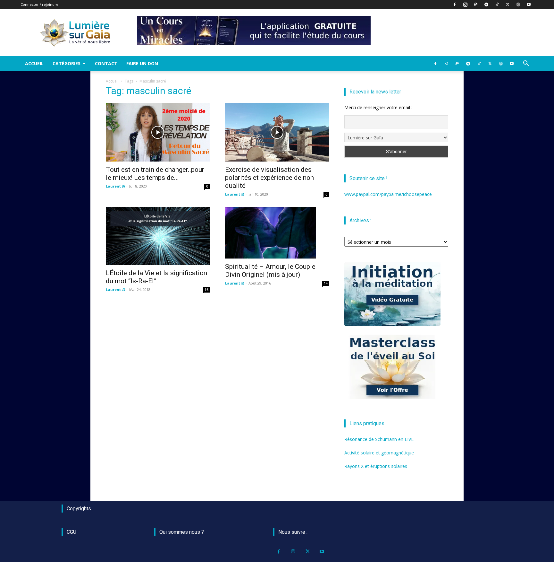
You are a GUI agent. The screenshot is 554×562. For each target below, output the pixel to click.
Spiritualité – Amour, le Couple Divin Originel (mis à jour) (270, 270)
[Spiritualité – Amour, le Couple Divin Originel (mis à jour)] (277, 233)
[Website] (518, 4)
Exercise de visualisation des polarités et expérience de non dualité (269, 177)
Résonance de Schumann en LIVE (379, 439)
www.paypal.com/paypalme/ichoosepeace (388, 194)
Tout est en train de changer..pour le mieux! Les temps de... (155, 173)
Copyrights (79, 508)
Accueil (34, 63)
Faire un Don (142, 63)
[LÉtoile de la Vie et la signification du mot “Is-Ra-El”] (158, 236)
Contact (106, 63)
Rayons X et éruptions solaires (375, 466)
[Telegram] (486, 4)
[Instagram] (465, 4)
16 (206, 289)
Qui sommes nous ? (181, 532)
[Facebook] (454, 4)
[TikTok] (497, 4)
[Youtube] (528, 4)
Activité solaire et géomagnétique (379, 453)
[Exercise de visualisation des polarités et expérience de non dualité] (277, 132)
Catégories (66, 63)
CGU (71, 532)
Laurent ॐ (115, 186)
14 (326, 283)
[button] (525, 64)
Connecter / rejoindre (39, 4)
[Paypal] (476, 4)
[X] (507, 4)
